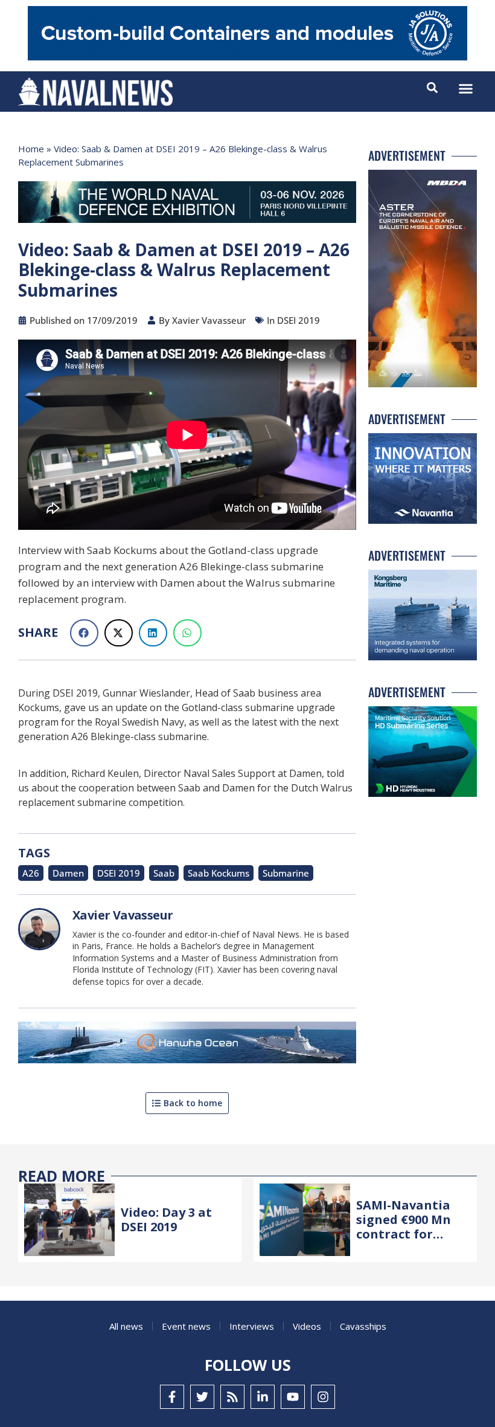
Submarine (286, 873)
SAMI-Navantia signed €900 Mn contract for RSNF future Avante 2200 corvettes (403, 1241)
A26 (30, 873)
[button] (466, 88)
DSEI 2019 (118, 873)
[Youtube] (293, 1397)
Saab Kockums (218, 873)
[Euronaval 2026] (187, 204)
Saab (163, 873)
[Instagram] (323, 1397)
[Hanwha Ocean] (187, 1045)
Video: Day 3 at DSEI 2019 (166, 1219)
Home (31, 149)
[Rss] (232, 1397)
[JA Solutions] (247, 57)
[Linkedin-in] (263, 1397)
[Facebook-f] (172, 1397)
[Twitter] (202, 1397)
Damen (68, 873)
